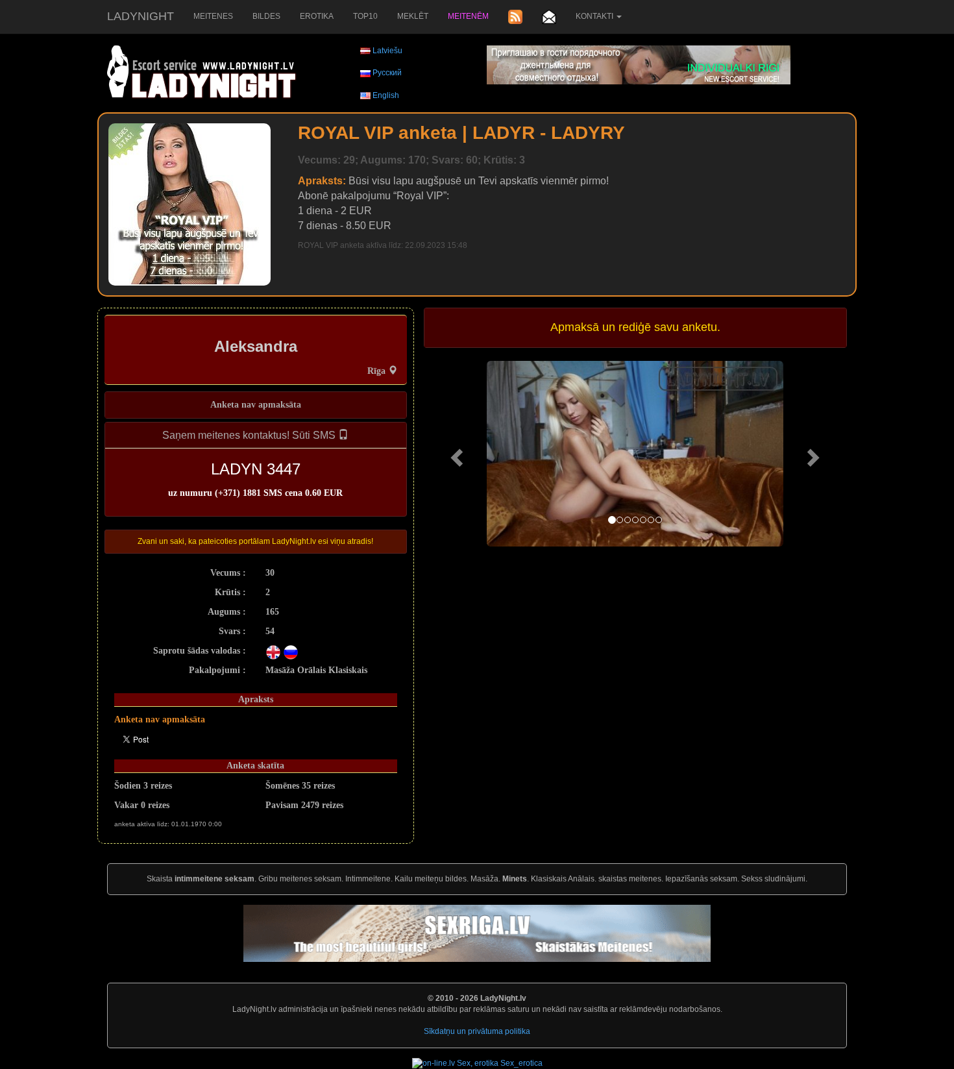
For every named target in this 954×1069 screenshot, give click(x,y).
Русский (387, 72)
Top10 (365, 16)
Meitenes (213, 16)
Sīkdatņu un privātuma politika (477, 1031)
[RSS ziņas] (515, 17)
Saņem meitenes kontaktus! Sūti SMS (250, 435)
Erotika (317, 16)
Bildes (266, 16)
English (386, 95)
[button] (455, 454)
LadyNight (140, 16)
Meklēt (412, 16)
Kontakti (595, 16)
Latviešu (387, 50)
